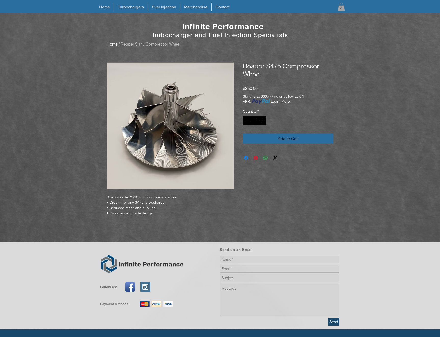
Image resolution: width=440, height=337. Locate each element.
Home (112, 44)
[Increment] (262, 120)
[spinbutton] (254, 120)
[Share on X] (275, 158)
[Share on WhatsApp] (266, 158)
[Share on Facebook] (246, 158)
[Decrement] (247, 120)
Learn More (280, 101)
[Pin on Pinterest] (256, 158)
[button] (341, 7)
